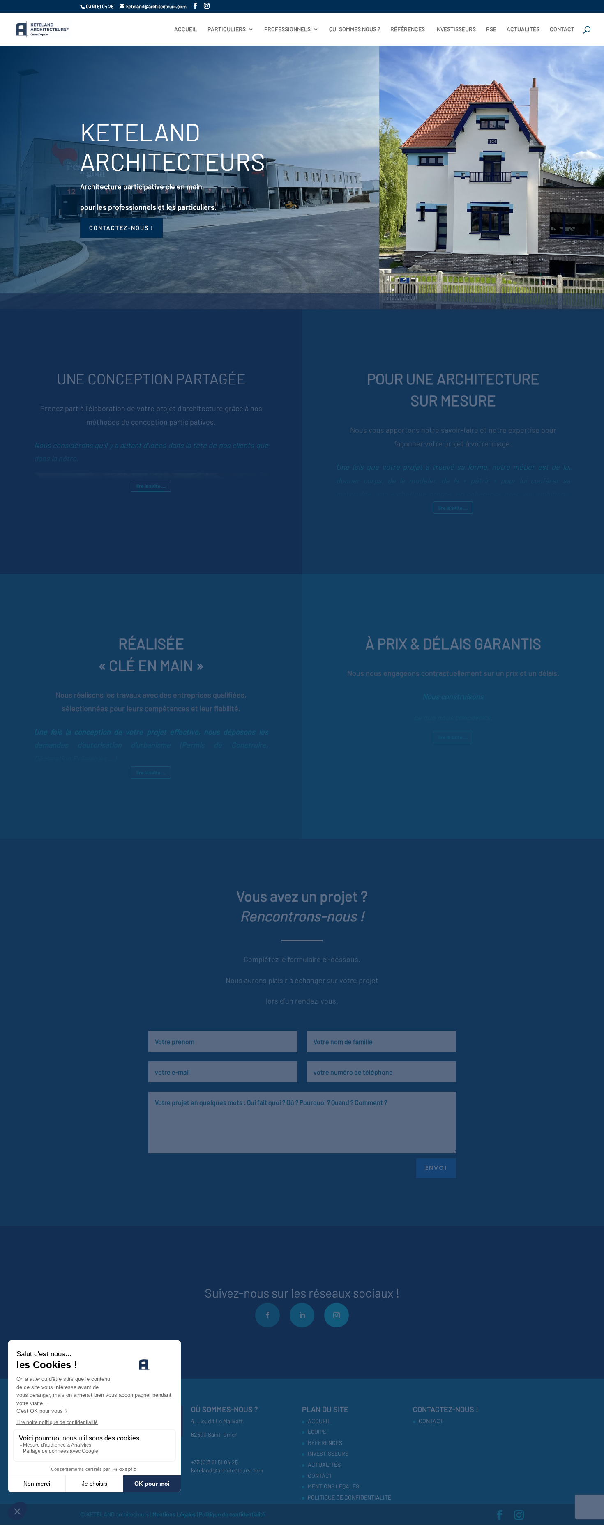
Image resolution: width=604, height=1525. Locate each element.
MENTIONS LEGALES (333, 1486)
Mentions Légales (174, 1514)
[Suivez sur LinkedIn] (302, 1315)
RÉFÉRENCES (407, 29)
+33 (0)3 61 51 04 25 (214, 1461)
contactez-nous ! (121, 227)
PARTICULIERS (226, 29)
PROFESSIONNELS (287, 29)
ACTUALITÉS (523, 29)
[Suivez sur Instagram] (336, 1315)
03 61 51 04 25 (99, 6)
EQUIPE (317, 1431)
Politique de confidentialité (232, 1514)
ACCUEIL (185, 29)
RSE (491, 29)
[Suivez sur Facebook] (267, 1315)
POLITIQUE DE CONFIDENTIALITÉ (349, 1497)
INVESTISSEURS (455, 29)
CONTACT (562, 29)
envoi (436, 1168)
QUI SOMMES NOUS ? (354, 29)
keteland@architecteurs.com (227, 1470)
